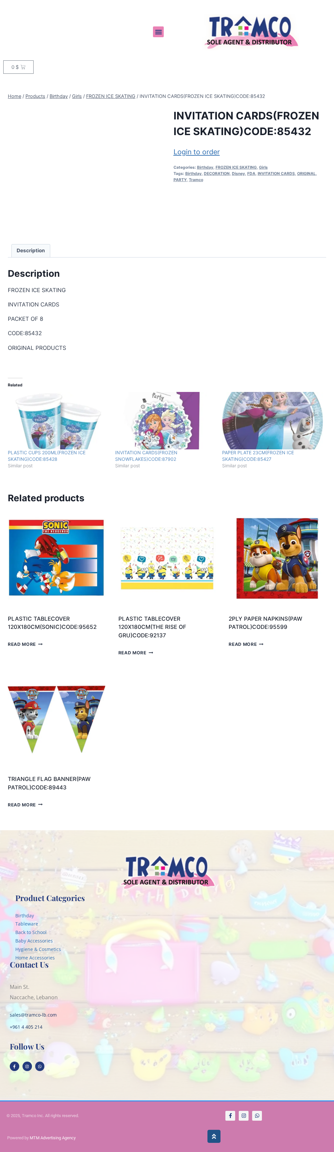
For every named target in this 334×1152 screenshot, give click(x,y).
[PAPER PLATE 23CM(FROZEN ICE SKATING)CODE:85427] (272, 420)
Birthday (205, 167)
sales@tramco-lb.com (33, 1015)
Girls (263, 167)
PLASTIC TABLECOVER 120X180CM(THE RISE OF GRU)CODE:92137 (152, 627)
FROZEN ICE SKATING (236, 167)
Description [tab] (31, 250)
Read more (22, 644)
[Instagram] (27, 1066)
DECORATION (217, 173)
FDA (251, 173)
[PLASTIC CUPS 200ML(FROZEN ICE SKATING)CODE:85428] (58, 420)
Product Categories (50, 898)
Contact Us (29, 964)
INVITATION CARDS (276, 173)
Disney (238, 173)
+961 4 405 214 (26, 1027)
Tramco (196, 179)
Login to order (197, 152)
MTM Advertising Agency (53, 1137)
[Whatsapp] (40, 1066)
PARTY (180, 179)
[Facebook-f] (14, 1066)
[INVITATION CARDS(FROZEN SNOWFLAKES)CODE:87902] (165, 420)
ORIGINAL (306, 173)
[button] (158, 31)
